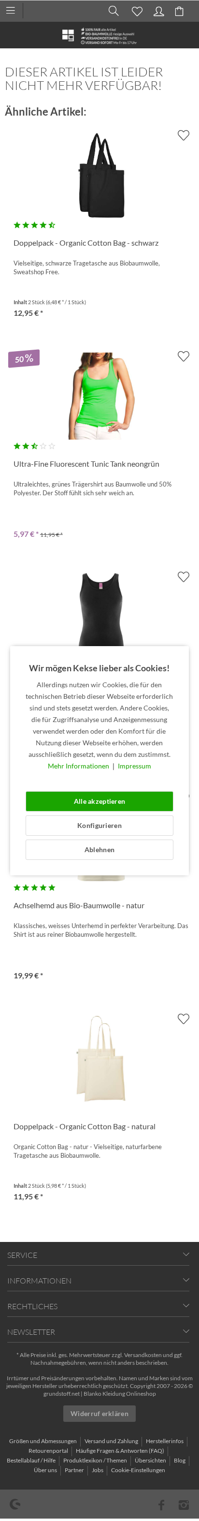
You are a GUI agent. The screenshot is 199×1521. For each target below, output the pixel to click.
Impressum (134, 766)
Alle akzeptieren (99, 801)
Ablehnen (99, 849)
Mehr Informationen (79, 766)
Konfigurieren (99, 825)
